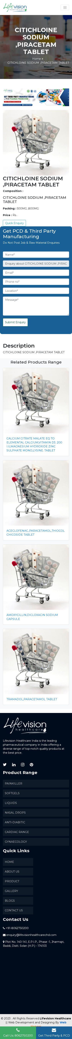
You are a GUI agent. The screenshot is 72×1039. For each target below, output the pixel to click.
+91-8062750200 (17, 928)
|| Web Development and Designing (30, 1022)
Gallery (11, 891)
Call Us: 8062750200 (18, 1035)
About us (12, 871)
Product (12, 881)
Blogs (10, 900)
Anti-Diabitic (15, 822)
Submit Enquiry (15, 322)
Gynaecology (16, 841)
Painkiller (13, 783)
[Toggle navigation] (65, 7)
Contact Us (14, 910)
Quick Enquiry (14, 223)
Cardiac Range (17, 832)
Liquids (11, 803)
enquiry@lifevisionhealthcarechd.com (31, 935)
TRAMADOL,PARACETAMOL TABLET (32, 699)
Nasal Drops (15, 812)
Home (36, 58)
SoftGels (12, 793)
